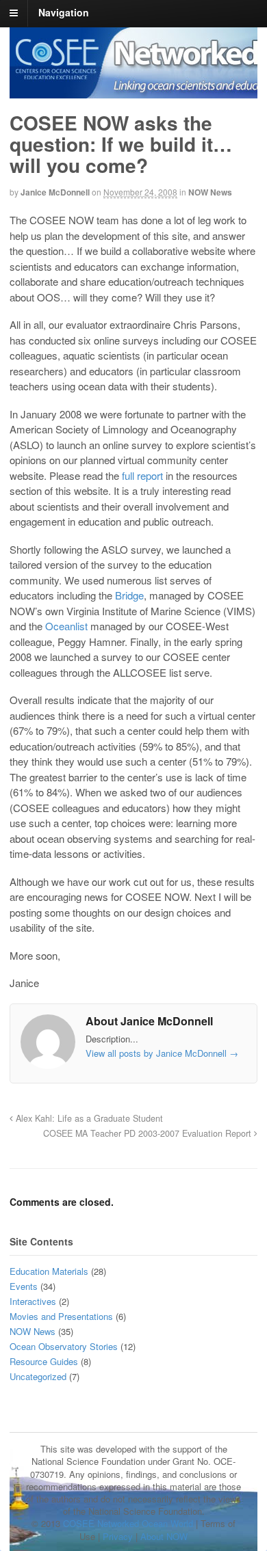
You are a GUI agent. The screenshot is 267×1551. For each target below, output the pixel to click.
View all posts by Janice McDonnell (162, 1053)
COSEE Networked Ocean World (128, 1523)
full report (142, 475)
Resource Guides (44, 1361)
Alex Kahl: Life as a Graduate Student (88, 1118)
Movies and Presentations (61, 1316)
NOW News (210, 192)
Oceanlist (66, 626)
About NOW (164, 1536)
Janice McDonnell (55, 192)
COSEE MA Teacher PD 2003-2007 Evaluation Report (148, 1133)
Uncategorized (38, 1376)
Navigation (63, 12)
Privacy (118, 1536)
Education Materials (49, 1271)
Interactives (33, 1301)
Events (24, 1286)
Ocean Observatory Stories (64, 1346)
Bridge (129, 595)
